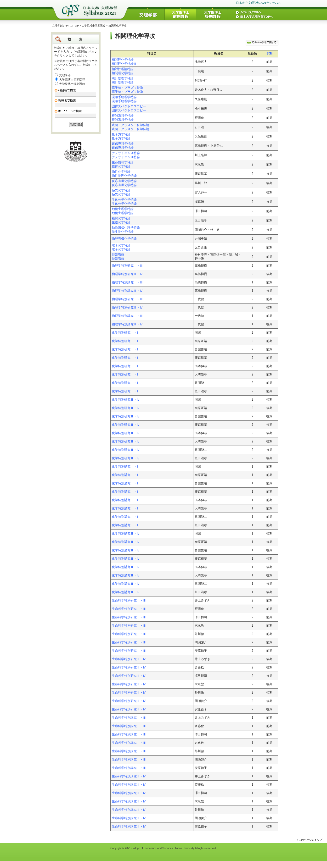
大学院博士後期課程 (72, 84)
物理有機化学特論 (124, 238)
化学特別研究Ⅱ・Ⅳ (126, 399)
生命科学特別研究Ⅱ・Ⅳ (129, 659)
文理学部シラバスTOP (65, 25)
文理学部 (65, 75)
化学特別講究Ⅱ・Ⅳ (126, 533)
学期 (269, 53)
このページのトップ (310, 839)
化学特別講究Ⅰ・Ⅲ (126, 466)
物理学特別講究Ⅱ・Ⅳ (127, 291)
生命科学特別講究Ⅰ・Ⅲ (129, 717)
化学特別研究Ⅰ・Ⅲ (126, 332)
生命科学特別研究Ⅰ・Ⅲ (129, 600)
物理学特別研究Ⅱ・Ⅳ (127, 274)
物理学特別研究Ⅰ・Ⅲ (127, 265)
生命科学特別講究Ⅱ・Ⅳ (129, 776)
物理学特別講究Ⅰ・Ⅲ (127, 282)
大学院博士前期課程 (93, 25)
